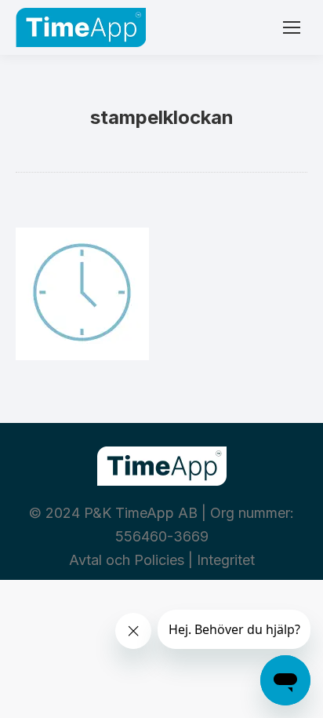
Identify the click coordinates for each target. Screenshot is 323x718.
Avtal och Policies (126, 560)
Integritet (226, 560)
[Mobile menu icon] (291, 27)
